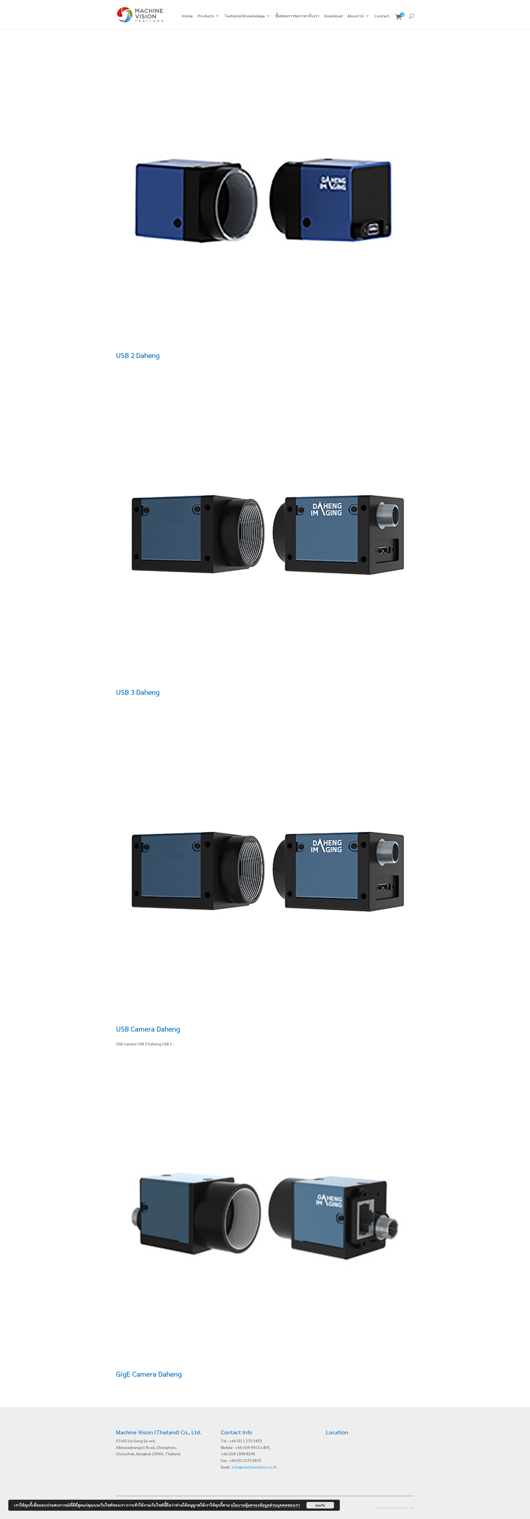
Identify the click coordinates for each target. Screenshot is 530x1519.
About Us (355, 16)
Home (187, 16)
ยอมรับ (320, 1505)
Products (206, 16)
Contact (381, 16)
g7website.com (404, 1507)
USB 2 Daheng (138, 355)
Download (333, 16)
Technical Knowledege (244, 16)
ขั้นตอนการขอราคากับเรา (297, 16)
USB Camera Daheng (148, 1028)
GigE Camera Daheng (149, 1373)
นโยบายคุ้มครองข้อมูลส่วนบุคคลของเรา (265, 1504)
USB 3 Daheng (138, 691)
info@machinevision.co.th (254, 1466)
